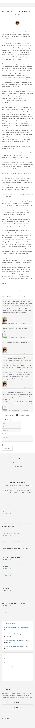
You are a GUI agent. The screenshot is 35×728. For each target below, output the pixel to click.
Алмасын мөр (17, 482)
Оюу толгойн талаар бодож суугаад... (14, 603)
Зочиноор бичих (24, 415)
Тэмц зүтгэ (5, 588)
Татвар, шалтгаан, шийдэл (10, 610)
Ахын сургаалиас (7, 573)
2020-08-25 (5, 559)
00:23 (9, 568)
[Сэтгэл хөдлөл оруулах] (2, 445)
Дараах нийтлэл (17, 466)
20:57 (9, 575)
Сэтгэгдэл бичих (26, 296)
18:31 (9, 583)
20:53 (9, 605)
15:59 (9, 520)
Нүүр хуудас (17, 458)
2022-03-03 (5, 535)
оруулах (7, 448)
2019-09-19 (5, 568)
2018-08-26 (5, 590)
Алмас (9, 323)
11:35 (9, 590)
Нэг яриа (4, 596)
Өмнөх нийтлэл (17, 463)
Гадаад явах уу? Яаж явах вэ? (17, 12)
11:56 (9, 513)
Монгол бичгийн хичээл (11, 667)
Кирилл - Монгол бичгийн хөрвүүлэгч (14, 634)
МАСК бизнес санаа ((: (9, 526)
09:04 (9, 559)
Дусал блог (7, 659)
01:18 (9, 505)
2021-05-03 (5, 542)
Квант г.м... (5, 518)
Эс (2, 581)
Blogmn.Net (17, 707)
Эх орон (17, 14)
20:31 (9, 612)
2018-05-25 (5, 605)
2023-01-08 (5, 520)
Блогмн (6, 663)
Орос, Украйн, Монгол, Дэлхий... (12, 533)
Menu (2, 2)
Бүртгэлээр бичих (10, 415)
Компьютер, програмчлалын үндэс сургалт (16, 627)
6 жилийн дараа (7, 504)
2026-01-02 (5, 513)
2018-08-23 (5, 597)
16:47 (9, 542)
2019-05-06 (5, 575)
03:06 (9, 535)
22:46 (9, 597)
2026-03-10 (5, 505)
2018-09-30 (5, 583)
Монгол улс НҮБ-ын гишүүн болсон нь (14, 541)
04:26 (9, 528)
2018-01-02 (5, 612)
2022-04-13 (5, 528)
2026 (3, 511)
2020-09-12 (5, 551)
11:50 (9, 551)
